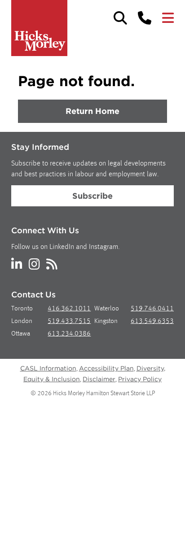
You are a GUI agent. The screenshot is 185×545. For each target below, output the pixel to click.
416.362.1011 (69, 308)
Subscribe (92, 196)
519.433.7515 (69, 321)
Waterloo (106, 308)
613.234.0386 (69, 334)
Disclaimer (99, 379)
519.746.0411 (152, 308)
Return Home (92, 111)
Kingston (106, 321)
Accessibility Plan (106, 368)
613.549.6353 (152, 321)
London (21, 321)
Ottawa (20, 334)
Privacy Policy (140, 379)
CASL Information (48, 368)
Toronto (22, 308)
